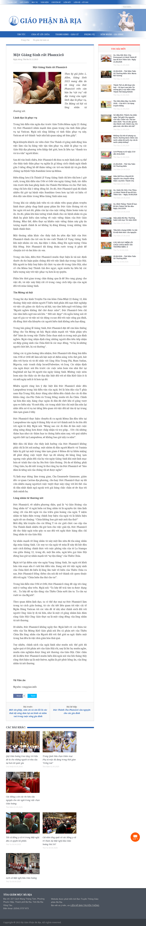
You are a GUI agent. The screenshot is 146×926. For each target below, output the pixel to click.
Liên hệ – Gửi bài (81, 2)
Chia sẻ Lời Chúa (40, 34)
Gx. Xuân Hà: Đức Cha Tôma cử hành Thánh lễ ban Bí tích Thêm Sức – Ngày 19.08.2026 (125, 192)
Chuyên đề (56, 2)
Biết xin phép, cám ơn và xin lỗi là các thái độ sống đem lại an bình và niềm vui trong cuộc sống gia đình (28, 713)
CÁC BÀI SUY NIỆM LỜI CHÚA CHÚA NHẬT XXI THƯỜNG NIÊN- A (123, 244)
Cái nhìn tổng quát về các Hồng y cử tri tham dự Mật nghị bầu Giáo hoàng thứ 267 (59, 841)
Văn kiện (44, 2)
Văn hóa (13, 40)
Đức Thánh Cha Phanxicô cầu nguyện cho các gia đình (71, 711)
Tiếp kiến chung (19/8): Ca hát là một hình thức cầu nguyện (125, 231)
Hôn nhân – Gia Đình (112, 34)
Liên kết (67, 2)
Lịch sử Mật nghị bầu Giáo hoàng (21, 878)
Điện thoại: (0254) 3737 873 (16, 908)
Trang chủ (12, 2)
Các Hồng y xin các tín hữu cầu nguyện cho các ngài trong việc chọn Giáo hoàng (23, 800)
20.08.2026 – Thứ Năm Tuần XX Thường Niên (124, 257)
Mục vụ (35, 2)
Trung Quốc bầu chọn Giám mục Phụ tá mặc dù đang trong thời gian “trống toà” (59, 759)
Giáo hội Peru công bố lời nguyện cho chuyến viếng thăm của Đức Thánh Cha (123, 178)
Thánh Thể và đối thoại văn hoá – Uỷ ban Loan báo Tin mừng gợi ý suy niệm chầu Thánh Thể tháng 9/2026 (124, 88)
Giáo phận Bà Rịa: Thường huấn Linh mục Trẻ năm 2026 (125, 219)
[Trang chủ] (10, 34)
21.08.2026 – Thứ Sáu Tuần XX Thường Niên (124, 165)
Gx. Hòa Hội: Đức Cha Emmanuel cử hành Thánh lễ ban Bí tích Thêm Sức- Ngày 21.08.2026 (124, 58)
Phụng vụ (89, 34)
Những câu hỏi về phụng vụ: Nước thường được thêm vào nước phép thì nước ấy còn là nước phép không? (125, 139)
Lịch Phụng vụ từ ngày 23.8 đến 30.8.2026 (124, 153)
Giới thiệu (24, 2)
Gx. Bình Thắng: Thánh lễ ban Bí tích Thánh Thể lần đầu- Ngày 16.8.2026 (125, 206)
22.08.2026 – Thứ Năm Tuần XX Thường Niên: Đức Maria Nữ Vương (124, 73)
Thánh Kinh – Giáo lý (67, 34)
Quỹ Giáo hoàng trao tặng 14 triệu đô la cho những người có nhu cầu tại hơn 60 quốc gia (22, 759)
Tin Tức (21, 34)
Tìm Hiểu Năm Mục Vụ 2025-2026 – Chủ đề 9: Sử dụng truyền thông (124, 103)
